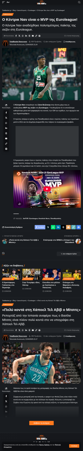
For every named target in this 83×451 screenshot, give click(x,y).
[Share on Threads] (29, 36)
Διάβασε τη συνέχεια (41, 423)
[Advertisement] (47, 141)
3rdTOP (25, 218)
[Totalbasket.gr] (41, 2)
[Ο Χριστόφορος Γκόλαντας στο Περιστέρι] (11, 274)
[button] (74, 446)
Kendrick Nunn (44, 218)
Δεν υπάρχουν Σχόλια (53, 41)
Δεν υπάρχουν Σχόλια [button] (70, 254)
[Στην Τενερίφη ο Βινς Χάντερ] (31, 274)
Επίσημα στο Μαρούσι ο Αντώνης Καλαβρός (71, 285)
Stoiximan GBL (8, 278)
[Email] (32, 36)
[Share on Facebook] (16, 36)
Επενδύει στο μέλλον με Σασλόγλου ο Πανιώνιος (51, 285)
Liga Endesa (28, 278)
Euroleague (7, 14)
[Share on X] (19, 36)
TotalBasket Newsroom (18, 41)
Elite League (48, 278)
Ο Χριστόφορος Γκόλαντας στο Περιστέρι (8, 285)
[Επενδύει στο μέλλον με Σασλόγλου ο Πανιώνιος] (52, 274)
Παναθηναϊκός (55, 218)
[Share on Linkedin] (26, 36)
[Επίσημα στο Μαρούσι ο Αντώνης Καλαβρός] (72, 274)
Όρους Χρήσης (44, 445)
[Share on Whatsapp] (22, 36)
